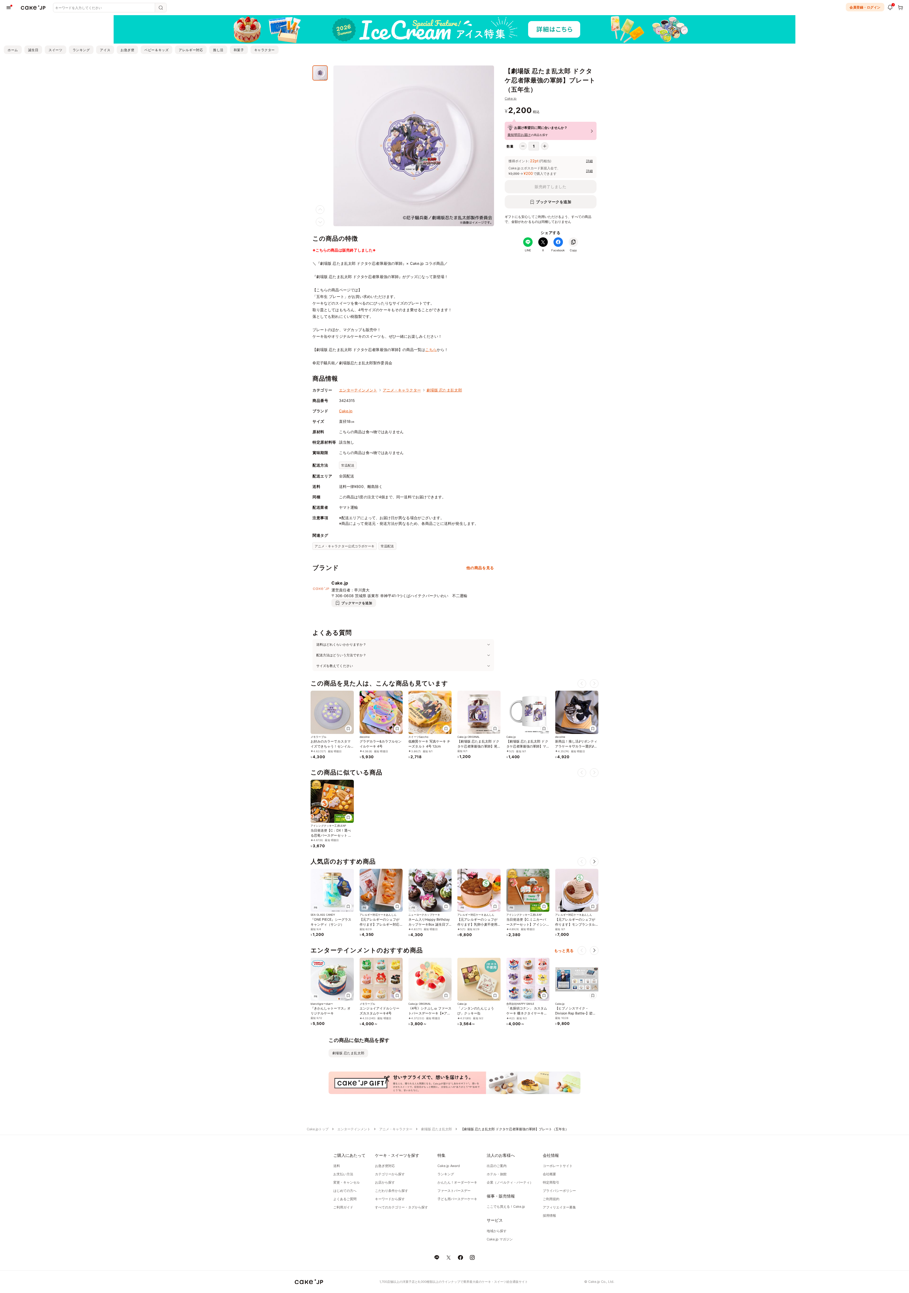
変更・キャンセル (346, 1182)
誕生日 (33, 50)
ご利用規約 (551, 1199)
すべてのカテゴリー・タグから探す (401, 1207)
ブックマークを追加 (553, 201)
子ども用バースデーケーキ (457, 1199)
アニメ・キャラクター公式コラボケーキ (344, 546)
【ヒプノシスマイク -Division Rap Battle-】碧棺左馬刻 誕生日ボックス (575, 1013)
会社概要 (549, 1174)
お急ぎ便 (127, 50)
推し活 (218, 50)
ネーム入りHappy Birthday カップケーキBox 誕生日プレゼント (429, 924)
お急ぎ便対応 (385, 1166)
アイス (105, 50)
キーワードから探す (390, 1199)
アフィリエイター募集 (559, 1207)
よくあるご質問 (344, 1199)
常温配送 (347, 465)
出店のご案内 (497, 1166)
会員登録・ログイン (865, 7)
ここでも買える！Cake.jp (506, 1206)
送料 (336, 1166)
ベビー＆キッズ (156, 50)
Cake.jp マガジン (500, 1239)
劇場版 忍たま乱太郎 (444, 390)
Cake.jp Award (448, 1166)
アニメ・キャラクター (402, 390)
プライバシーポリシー (559, 1191)
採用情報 (549, 1215)
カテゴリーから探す (390, 1174)
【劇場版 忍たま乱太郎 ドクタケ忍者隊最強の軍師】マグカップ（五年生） (527, 746)
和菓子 (239, 50)
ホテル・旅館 (497, 1174)
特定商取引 (551, 1182)
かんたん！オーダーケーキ (457, 1182)
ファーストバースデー (454, 1191)
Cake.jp (511, 98)
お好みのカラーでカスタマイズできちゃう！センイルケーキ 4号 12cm (331, 746)
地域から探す (497, 1231)
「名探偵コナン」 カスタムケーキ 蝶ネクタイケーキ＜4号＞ (527, 1013)
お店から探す (385, 1182)
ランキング (81, 50)
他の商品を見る (480, 567)
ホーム (13, 50)
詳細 (589, 161)
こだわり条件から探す (391, 1191)
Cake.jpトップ (318, 1129)
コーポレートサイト (558, 1166)
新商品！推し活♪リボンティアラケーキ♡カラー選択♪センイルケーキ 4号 (576, 746)
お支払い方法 (343, 1174)
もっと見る (564, 950)
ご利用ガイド (343, 1207)
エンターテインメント (358, 390)
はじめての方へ (344, 1191)
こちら (431, 349)
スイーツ (55, 50)
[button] (594, 861)
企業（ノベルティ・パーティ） (510, 1182)
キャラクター (264, 50)
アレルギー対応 (191, 50)
